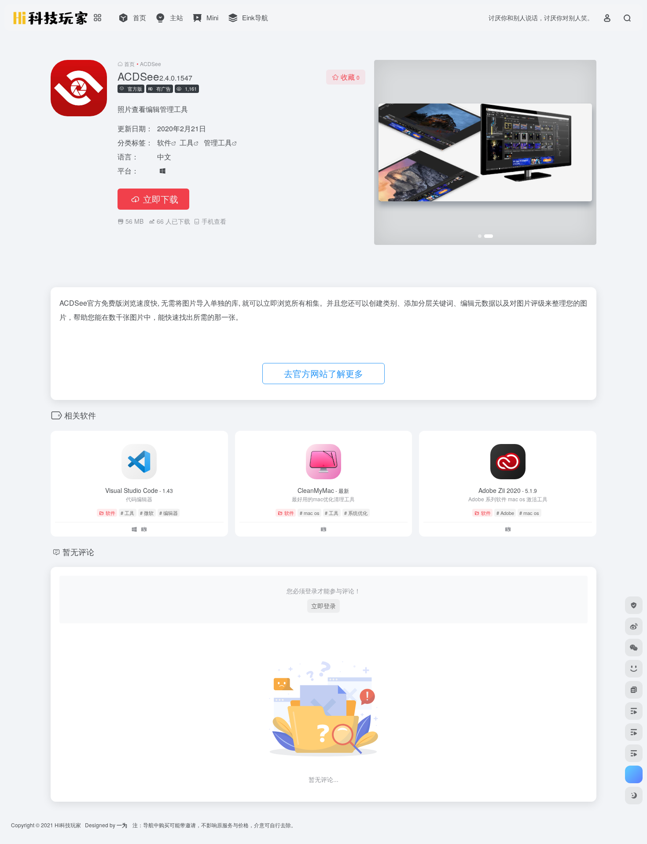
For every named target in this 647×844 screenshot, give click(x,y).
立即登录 (323, 605)
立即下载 (160, 198)
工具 (187, 142)
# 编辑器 (168, 512)
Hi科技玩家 (68, 825)
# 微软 (147, 512)
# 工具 (127, 512)
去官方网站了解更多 (323, 373)
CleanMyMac (323, 490)
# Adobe (505, 512)
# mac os (310, 512)
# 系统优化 (356, 512)
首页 (129, 63)
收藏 (350, 77)
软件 (164, 142)
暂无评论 (78, 551)
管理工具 (218, 142)
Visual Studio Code (139, 490)
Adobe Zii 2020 (507, 490)
